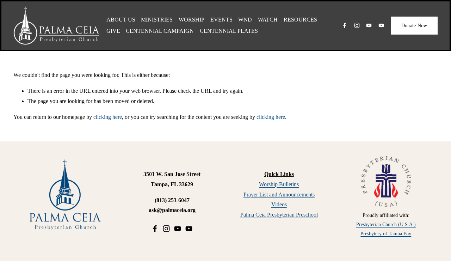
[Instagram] (357, 25)
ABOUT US (120, 20)
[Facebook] (344, 25)
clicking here (107, 117)
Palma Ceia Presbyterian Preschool (279, 215)
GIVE (113, 31)
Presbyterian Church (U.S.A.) (386, 224)
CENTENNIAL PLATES (229, 31)
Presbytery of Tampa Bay (385, 233)
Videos (279, 204)
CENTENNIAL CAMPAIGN (160, 31)
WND (245, 20)
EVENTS (221, 20)
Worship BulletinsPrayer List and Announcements (279, 189)
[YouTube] (369, 25)
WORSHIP (191, 20)
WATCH (268, 20)
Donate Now (414, 25)
